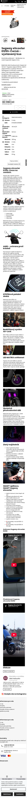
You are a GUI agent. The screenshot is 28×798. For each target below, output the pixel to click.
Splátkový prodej (4, 711)
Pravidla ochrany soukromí (7, 709)
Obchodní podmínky (5, 707)
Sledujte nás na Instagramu (15, 694)
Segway (9, 96)
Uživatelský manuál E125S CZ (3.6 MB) (14, 522)
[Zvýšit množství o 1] (24, 107)
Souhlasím (19, 794)
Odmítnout (7, 794)
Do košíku (15, 112)
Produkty (2, 705)
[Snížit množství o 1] (16, 107)
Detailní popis (6, 85)
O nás (1, 704)
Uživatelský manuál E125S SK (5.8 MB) (14, 525)
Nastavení (13, 789)
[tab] (14, 161)
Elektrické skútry (17, 117)
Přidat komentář (8, 671)
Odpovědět (7, 689)
